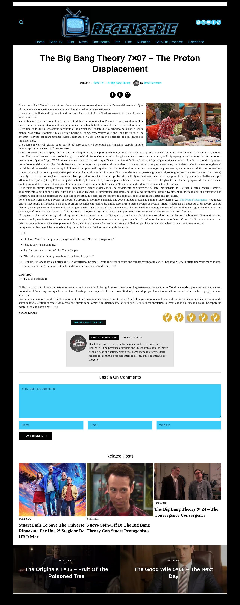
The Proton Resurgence (193, 199)
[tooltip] (198, 22)
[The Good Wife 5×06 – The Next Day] (173, 569)
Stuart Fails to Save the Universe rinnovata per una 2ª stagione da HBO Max (52, 530)
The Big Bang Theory (118, 82)
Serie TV (99, 82)
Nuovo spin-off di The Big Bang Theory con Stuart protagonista (118, 527)
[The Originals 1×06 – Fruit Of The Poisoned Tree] (66, 569)
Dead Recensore (153, 82)
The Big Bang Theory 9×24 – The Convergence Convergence (186, 512)
